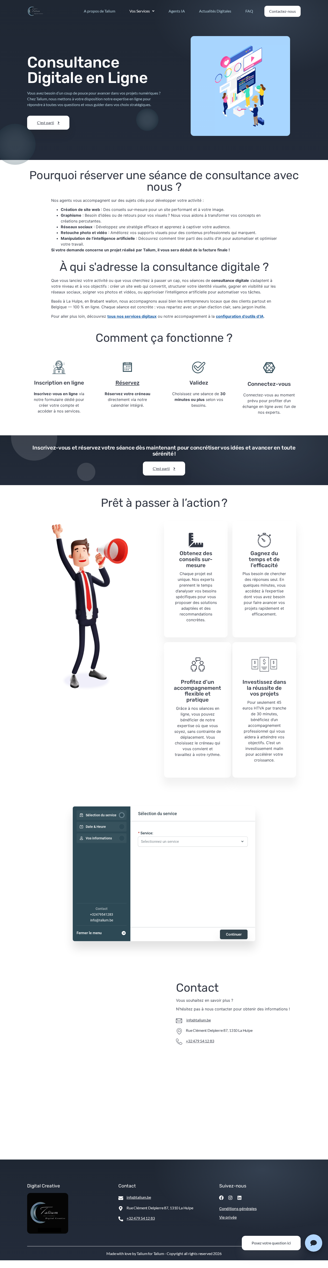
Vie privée (228, 1217)
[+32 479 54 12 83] (179, 1042)
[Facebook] (221, 1197)
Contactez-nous (282, 11)
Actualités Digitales (215, 11)
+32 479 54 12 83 (200, 1041)
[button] (142, 11)
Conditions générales (238, 1208)
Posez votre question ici (271, 1243)
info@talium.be (101, 920)
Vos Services (139, 11)
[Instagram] (230, 1197)
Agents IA (177, 11)
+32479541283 (101, 914)
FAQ (249, 11)
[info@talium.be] (179, 1021)
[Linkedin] (239, 1197)
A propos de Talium (99, 11)
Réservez (127, 383)
